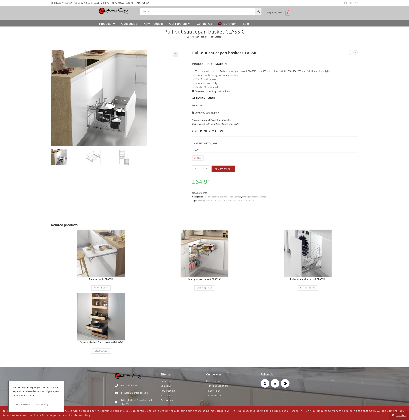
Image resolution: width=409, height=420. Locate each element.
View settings (42, 404)
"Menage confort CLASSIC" (210, 200)
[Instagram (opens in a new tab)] (351, 3)
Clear (199, 157)
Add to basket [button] (101, 287)
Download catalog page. (207, 112)
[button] (175, 54)
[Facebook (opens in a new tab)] (345, 3)
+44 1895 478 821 (141, 3)
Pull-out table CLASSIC (101, 279)
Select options (204, 287)
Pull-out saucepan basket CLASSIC (240, 200)
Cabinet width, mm (205, 143)
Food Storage (216, 36)
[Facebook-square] (265, 383)
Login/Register (274, 12)
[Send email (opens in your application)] (356, 3)
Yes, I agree (23, 404)
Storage (262, 196)
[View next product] (355, 52)
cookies (25, 387)
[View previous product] (350, 52)
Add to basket (223, 168)
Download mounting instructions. (212, 91)
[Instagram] (275, 383)
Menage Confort (250, 196)
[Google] (285, 383)
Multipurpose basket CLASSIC (204, 279)
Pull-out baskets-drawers (216, 196)
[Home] (188, 36)
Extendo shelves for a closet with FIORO (101, 342)
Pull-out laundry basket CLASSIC (307, 279)
